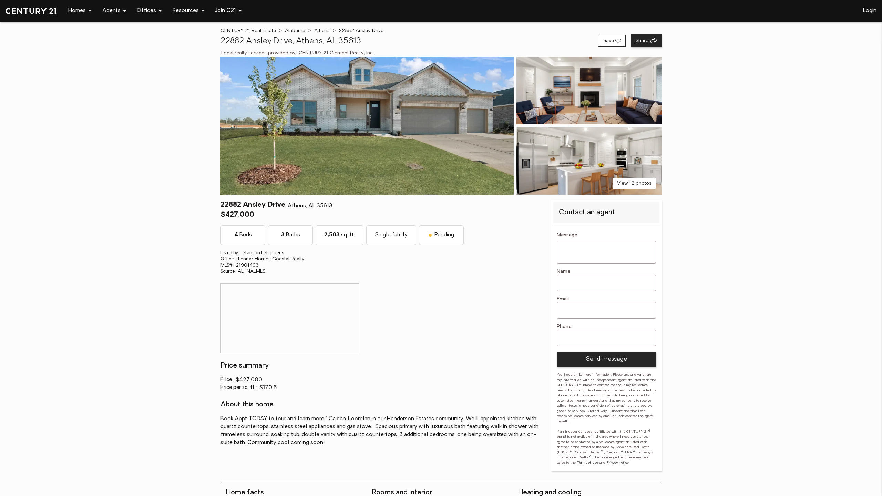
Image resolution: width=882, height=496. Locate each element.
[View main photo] (367, 126)
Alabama (295, 30)
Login (869, 10)
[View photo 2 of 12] (589, 90)
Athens (322, 30)
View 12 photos (634, 183)
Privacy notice (618, 463)
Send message (606, 359)
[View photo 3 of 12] (589, 161)
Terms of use (587, 463)
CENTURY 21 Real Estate (248, 30)
